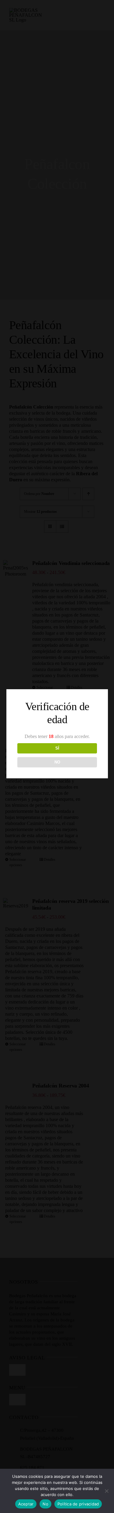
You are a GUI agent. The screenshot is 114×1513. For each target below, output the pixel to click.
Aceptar (26, 1503)
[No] (106, 1491)
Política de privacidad (78, 1503)
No (45, 1503)
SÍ (57, 748)
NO (57, 762)
